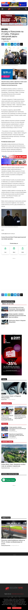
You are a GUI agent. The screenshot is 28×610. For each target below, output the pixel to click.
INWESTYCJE (6, 517)
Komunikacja (6, 403)
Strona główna (4, 27)
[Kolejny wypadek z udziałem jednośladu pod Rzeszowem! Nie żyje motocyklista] (4, 315)
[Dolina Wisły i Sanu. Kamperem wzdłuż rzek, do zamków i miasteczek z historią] (14, 453)
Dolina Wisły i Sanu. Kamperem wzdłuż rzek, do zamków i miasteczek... (13, 465)
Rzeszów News (6, 41)
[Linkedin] (12, 44)
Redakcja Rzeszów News (5, 545)
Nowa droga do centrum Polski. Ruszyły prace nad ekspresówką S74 (20, 417)
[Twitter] (5, 44)
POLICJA (6, 29)
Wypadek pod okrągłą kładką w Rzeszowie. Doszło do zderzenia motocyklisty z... (16, 435)
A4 (2, 413)
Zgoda (9, 608)
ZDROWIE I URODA (7, 441)
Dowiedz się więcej (17, 608)
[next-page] (4, 327)
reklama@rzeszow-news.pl (17, 594)
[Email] (21, 44)
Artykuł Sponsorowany (5, 467)
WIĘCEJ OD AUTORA (8, 304)
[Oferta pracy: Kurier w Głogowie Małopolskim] (4, 322)
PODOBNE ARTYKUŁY (8, 301)
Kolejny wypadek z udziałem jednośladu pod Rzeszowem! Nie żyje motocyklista (17, 315)
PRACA (4, 379)
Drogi (16, 413)
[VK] (18, 44)
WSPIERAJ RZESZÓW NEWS (10, 474)
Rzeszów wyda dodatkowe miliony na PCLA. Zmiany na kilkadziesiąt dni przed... (13, 542)
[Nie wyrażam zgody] (26, 603)
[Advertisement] (14, 273)
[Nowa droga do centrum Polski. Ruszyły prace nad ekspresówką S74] (21, 410)
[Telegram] (15, 44)
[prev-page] (2, 327)
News (9, 27)
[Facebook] (2, 44)
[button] (2, 9)
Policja (4, 424)
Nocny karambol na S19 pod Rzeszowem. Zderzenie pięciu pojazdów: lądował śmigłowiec (17, 309)
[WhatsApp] (9, 44)
